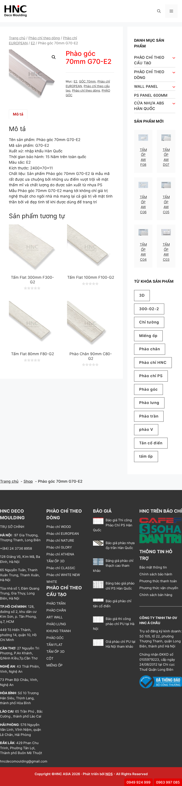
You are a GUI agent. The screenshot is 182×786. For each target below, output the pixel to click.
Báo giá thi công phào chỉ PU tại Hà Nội (114, 624)
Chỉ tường (149, 322)
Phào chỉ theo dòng (44, 38)
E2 (33, 43)
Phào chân (149, 349)
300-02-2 (149, 309)
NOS (109, 774)
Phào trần (148, 416)
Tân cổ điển (150, 443)
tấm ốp (146, 456)
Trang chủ (17, 38)
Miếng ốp (148, 335)
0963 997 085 (168, 782)
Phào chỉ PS (151, 376)
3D (142, 295)
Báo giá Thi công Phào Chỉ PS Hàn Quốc (113, 525)
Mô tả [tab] (18, 114)
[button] (159, 11)
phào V (146, 429)
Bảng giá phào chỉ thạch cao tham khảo (113, 566)
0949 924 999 (138, 782)
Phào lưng (149, 402)
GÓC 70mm (87, 81)
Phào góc (148, 389)
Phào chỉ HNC (153, 362)
